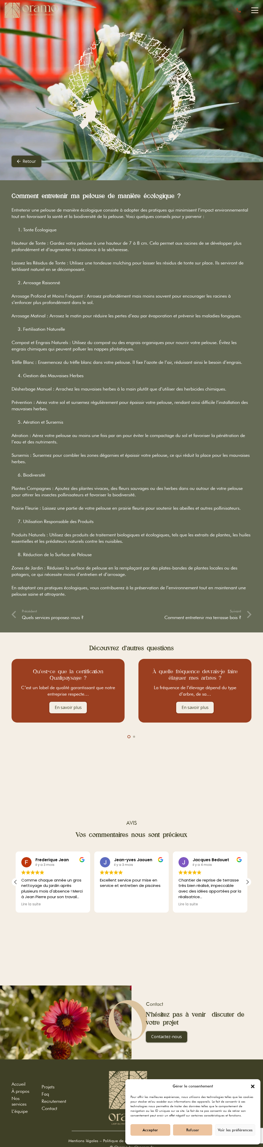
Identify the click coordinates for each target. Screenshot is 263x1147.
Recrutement (54, 1101)
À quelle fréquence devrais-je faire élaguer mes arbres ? (90, 674)
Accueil (18, 1084)
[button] (252, 1086)
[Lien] (238, 10)
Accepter (150, 1130)
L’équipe (20, 1111)
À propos (20, 1091)
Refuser (192, 1130)
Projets (48, 1086)
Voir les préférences (235, 1130)
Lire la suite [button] (31, 904)
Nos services (19, 1101)
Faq (45, 1094)
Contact (49, 1108)
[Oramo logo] (31, 10)
